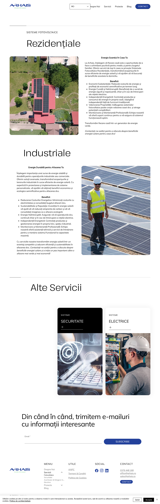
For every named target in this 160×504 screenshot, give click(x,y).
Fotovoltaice (49, 475)
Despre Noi (49, 469)
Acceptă (149, 500)
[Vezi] (72, 327)
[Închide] (157, 500)
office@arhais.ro (128, 473)
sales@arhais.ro (128, 476)
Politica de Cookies (77, 477)
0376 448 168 (127, 470)
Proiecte (48, 485)
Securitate (48, 477)
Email (27, 436)
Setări (137, 500)
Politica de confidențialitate (20, 501)
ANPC (71, 469)
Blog (46, 488)
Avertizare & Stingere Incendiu (54, 480)
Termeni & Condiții (77, 473)
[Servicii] (62, 472)
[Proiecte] (62, 485)
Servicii (47, 472)
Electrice (47, 482)
